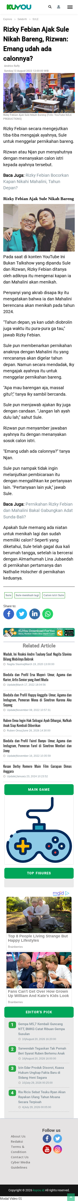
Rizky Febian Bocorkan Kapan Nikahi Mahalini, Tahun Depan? (36, 182)
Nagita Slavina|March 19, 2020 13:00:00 (30, 664)
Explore (7, 19)
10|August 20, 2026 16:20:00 (39, 1039)
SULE (35, 19)
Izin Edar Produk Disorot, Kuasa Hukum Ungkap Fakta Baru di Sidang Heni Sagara (41, 1073)
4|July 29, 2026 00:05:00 (36, 1107)
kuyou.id (38, 1190)
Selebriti (22, 19)
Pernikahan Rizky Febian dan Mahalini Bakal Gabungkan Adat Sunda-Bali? (38, 510)
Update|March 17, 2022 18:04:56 (26, 684)
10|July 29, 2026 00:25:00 (37, 1082)
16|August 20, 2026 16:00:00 (39, 1058)
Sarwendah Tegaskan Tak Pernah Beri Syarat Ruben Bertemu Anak (42, 1050)
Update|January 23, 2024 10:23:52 (27, 776)
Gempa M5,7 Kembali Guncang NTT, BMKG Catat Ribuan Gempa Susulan (41, 1029)
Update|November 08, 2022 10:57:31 (29, 710)
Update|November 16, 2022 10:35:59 (29, 755)
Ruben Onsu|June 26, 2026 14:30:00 (28, 730)
